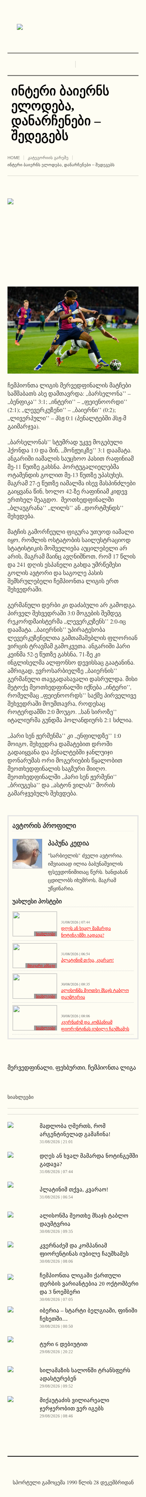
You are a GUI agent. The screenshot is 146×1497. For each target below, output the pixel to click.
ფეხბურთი (70, 1067)
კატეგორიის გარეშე (48, 157)
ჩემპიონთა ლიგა (112, 1067)
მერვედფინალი (29, 1067)
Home (13, 157)
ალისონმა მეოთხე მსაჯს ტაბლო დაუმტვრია (95, 993)
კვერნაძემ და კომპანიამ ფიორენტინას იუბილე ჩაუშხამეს (95, 1025)
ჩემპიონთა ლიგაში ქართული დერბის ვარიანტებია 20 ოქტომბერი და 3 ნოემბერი (89, 1283)
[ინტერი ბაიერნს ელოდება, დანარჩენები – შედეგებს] (73, 236)
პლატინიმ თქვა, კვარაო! (87, 960)
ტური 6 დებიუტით (64, 1344)
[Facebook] (67, 1466)
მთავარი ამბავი (41, 965)
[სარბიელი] (73, 27)
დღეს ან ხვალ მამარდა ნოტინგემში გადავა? (86, 931)
